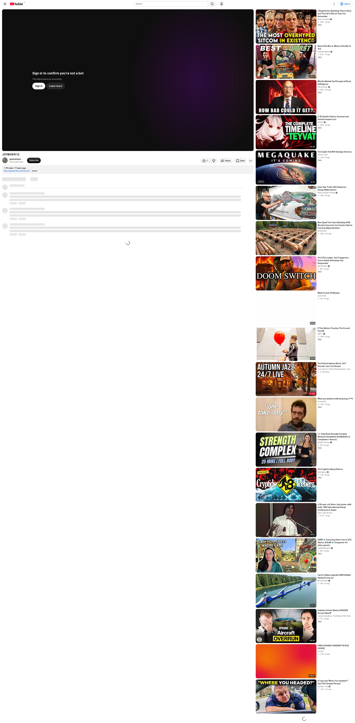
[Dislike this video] (214, 160)
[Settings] (334, 4)
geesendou (15, 159)
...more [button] (34, 171)
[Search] (212, 4)
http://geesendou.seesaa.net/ (17, 171)
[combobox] (171, 4)
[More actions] (250, 160)
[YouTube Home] (16, 4)
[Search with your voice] (221, 4)
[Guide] (5, 4)
